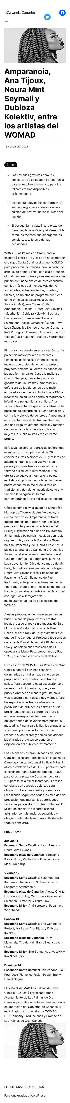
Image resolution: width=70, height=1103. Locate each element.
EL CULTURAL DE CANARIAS (24, 1087)
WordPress (38, 1095)
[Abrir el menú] (6, 21)
